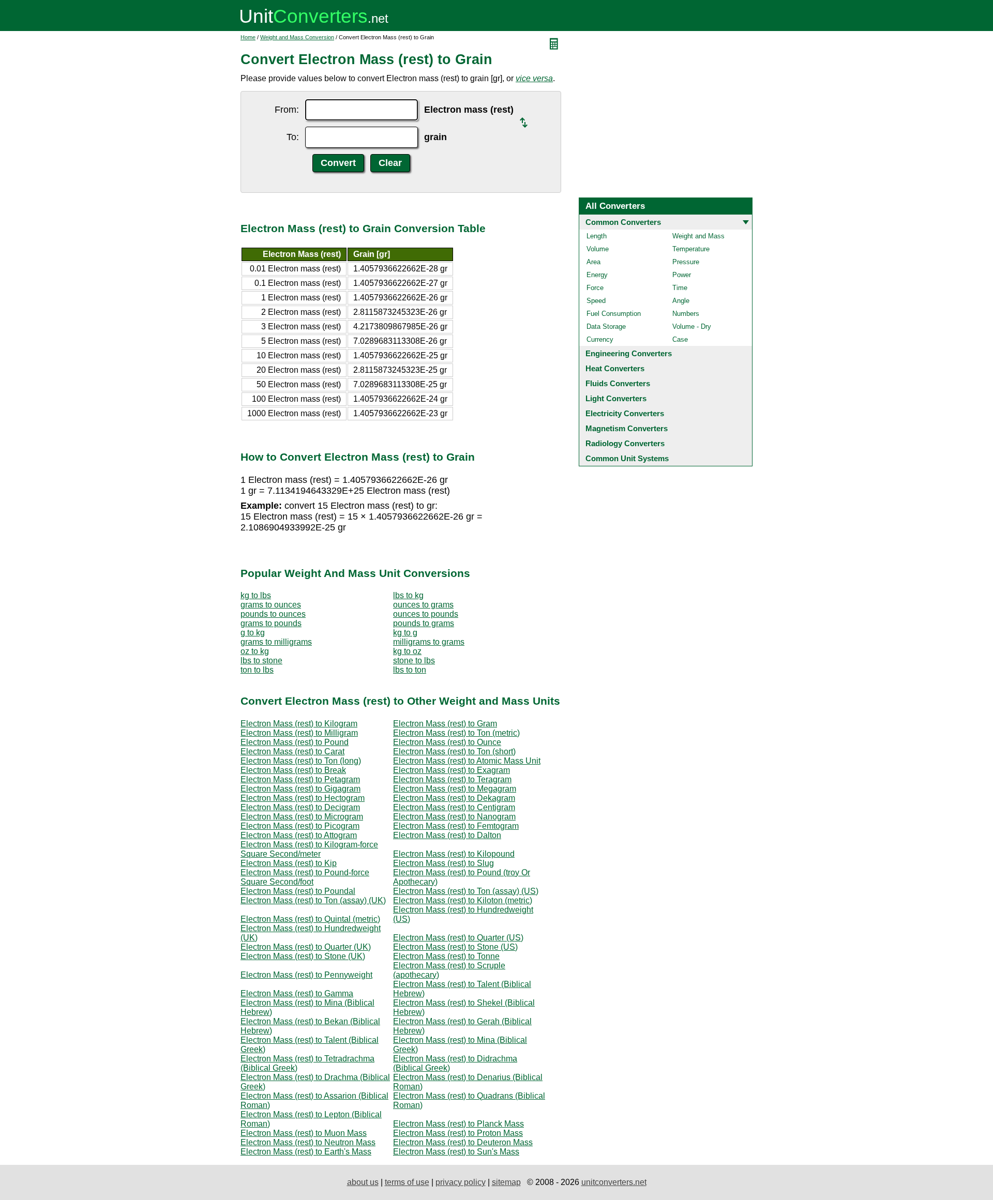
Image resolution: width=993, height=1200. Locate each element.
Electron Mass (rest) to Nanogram (454, 816)
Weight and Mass (698, 236)
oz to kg (254, 651)
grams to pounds (271, 623)
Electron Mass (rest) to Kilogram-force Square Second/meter (309, 849)
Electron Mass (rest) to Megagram (454, 788)
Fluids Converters (617, 383)
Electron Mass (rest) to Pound (294, 742)
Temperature (691, 249)
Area (593, 262)
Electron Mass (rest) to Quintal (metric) (310, 919)
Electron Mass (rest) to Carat (292, 751)
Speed (596, 301)
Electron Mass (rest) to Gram (445, 723)
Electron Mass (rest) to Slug (443, 863)
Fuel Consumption (613, 313)
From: (287, 109)
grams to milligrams (276, 641)
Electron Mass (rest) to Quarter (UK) (305, 947)
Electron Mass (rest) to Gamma (296, 993)
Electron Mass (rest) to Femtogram (456, 826)
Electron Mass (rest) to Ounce (447, 742)
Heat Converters (614, 368)
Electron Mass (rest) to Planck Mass (458, 1123)
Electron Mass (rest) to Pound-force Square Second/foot (304, 877)
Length (596, 236)
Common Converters (623, 222)
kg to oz (407, 651)
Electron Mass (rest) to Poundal (297, 891)
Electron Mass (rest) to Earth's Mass (305, 1151)
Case (680, 339)
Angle (680, 301)
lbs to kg (408, 595)
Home (247, 37)
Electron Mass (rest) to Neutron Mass (307, 1142)
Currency (599, 339)
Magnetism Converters (626, 428)
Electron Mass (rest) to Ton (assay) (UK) (313, 900)
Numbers (685, 313)
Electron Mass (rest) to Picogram (299, 826)
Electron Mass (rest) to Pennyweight (306, 974)
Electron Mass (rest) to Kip (288, 863)
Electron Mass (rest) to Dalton (447, 835)
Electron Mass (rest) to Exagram (451, 770)
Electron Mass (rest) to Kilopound (454, 853)
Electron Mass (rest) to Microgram (301, 816)
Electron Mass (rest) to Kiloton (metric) (462, 900)
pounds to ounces (273, 614)
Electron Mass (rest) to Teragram (452, 779)
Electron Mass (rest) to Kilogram (298, 723)
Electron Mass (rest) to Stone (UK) (302, 956)
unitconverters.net (613, 1182)
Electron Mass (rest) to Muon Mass (303, 1133)
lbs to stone (261, 660)
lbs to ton (409, 669)
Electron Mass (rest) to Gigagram (300, 788)
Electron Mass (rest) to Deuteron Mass (463, 1142)
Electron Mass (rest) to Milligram (299, 732)
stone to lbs (414, 660)
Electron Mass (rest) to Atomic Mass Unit (466, 760)
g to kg (252, 632)
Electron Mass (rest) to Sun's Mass (456, 1151)
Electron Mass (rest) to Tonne (446, 956)
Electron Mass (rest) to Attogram (298, 835)
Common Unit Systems (627, 458)
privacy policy (460, 1182)
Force (595, 288)
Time (679, 288)
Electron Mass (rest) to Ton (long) (300, 760)
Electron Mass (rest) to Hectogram (302, 798)
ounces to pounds (425, 614)
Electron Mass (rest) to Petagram (300, 779)
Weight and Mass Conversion (297, 37)
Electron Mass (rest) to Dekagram (454, 798)
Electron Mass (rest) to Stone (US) (455, 947)
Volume (597, 249)
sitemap (506, 1182)
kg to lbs (255, 595)
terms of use (407, 1182)
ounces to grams (423, 604)
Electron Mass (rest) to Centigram (454, 807)
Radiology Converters (625, 443)
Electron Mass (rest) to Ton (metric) (456, 732)
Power (681, 275)
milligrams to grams (428, 641)
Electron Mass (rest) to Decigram (300, 807)
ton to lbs (257, 669)
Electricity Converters (624, 413)
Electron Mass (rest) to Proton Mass (458, 1133)
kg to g (405, 632)
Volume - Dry (691, 326)
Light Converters (615, 398)
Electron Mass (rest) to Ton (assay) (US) (465, 891)
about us (363, 1182)
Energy (597, 275)
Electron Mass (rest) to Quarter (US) (458, 937)
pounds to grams (423, 623)
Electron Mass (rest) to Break (293, 770)
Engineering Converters (628, 353)
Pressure (685, 262)
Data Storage (606, 326)
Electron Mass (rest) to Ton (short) (454, 751)
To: (293, 137)
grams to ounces (270, 604)
